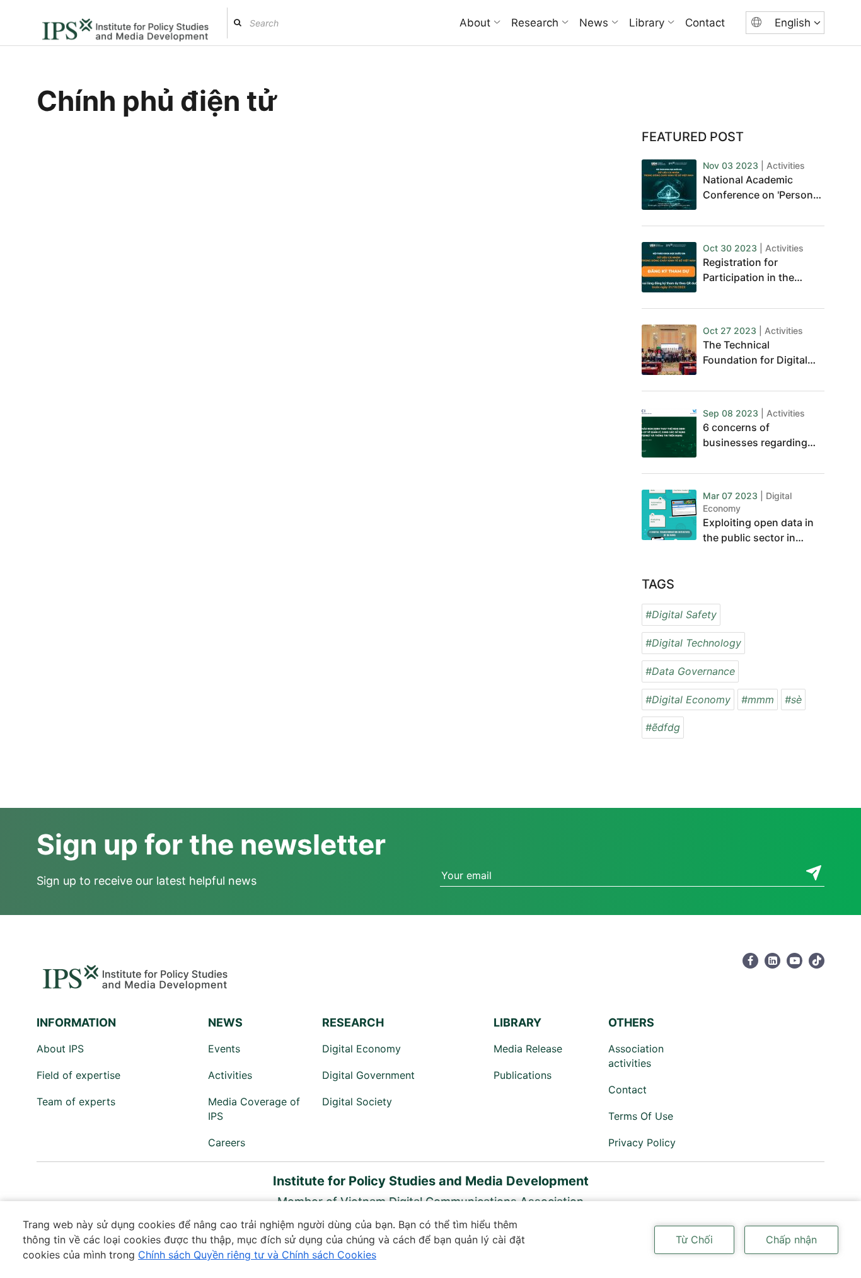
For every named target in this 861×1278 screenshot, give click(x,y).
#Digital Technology (693, 642)
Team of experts (76, 1101)
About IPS (60, 1048)
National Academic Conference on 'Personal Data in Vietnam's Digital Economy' (762, 187)
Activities (230, 1075)
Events (224, 1048)
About (474, 22)
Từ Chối (694, 1239)
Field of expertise (78, 1075)
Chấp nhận (791, 1239)
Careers (226, 1142)
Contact (705, 22)
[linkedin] (772, 961)
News (593, 22)
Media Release (528, 1048)
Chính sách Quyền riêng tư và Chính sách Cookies (257, 1254)
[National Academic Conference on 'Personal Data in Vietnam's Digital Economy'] (669, 184)
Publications (523, 1075)
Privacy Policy (642, 1142)
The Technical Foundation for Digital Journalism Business (755, 352)
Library (646, 22)
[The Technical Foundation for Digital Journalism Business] (669, 350)
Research (534, 22)
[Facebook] (750, 961)
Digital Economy (361, 1048)
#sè (793, 699)
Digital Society (357, 1101)
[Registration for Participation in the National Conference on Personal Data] (669, 267)
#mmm (757, 699)
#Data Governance (690, 671)
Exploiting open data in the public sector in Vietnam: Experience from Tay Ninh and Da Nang (758, 530)
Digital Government (368, 1075)
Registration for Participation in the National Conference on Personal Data (760, 270)
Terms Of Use (640, 1116)
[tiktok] (816, 961)
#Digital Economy (688, 699)
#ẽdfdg (662, 727)
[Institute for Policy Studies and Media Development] (125, 25)
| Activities (783, 165)
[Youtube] (794, 961)
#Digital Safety (681, 614)
